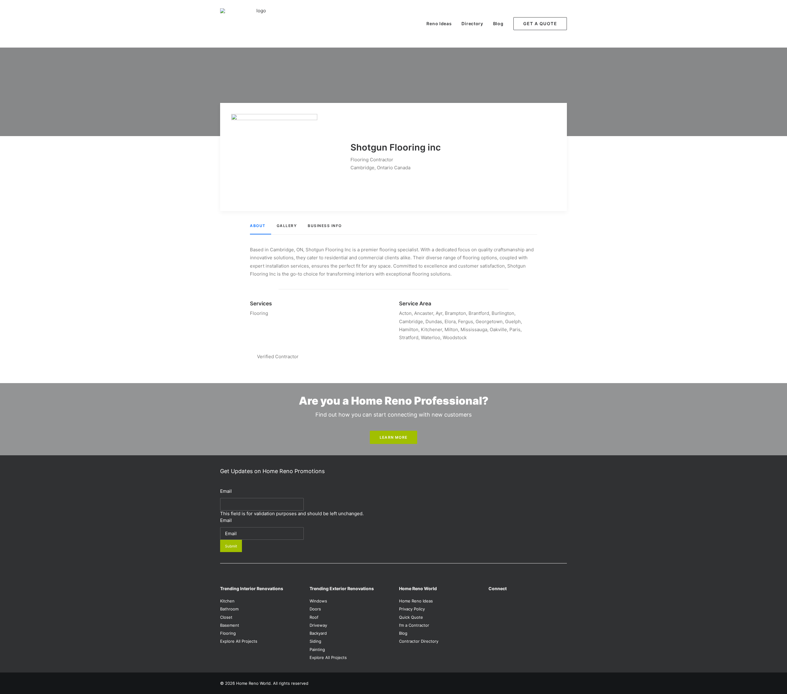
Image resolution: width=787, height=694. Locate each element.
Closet (226, 617)
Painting (317, 649)
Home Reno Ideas (416, 600)
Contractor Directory (418, 641)
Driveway (318, 625)
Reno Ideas (439, 23)
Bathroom (229, 608)
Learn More (393, 437)
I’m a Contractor (414, 625)
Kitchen (227, 600)
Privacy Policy (412, 608)
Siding (315, 641)
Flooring (228, 633)
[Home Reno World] (258, 23)
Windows (318, 600)
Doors (315, 608)
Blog (498, 23)
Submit (231, 546)
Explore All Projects (238, 641)
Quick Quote (411, 617)
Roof (314, 617)
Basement (229, 625)
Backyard (318, 633)
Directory (472, 23)
